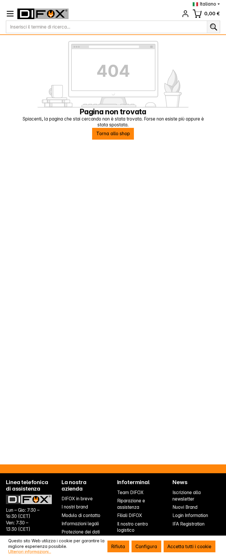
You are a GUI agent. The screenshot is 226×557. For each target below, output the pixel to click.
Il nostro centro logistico (132, 527)
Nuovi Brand (184, 507)
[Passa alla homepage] (43, 14)
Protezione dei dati (81, 532)
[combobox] (106, 27)
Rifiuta (118, 546)
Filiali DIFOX (129, 515)
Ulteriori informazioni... (29, 551)
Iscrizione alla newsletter (186, 496)
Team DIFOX (130, 492)
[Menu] (10, 13)
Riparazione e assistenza (131, 504)
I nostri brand (75, 507)
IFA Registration (188, 524)
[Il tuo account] (185, 13)
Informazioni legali (80, 523)
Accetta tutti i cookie (189, 546)
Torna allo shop (113, 133)
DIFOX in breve (77, 498)
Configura (146, 546)
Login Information (190, 515)
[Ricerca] (213, 27)
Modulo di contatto (81, 515)
